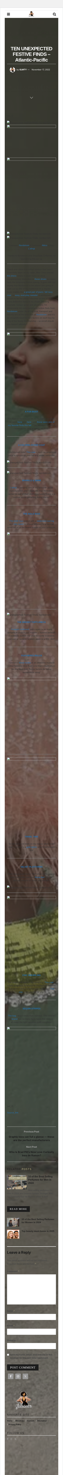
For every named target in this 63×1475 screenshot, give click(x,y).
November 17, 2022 (41, 69)
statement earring (45, 521)
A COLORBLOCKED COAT (31, 445)
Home (9, 1421)
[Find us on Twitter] (15, 1439)
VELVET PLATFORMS (31, 867)
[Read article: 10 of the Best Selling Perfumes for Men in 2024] (17, 1182)
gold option (31, 847)
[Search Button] (54, 14)
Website (11, 1340)
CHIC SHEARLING (31, 975)
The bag (12, 1015)
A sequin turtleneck (20, 629)
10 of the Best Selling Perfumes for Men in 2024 (40, 1179)
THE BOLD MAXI (31, 514)
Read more (20, 1209)
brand (14, 1019)
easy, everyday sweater (26, 295)
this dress (11, 276)
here (20, 422)
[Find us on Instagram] (11, 1439)
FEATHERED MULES (31, 655)
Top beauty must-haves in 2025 (38, 1231)
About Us (19, 1421)
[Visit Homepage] (31, 14)
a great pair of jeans (33, 292)
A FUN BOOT (31, 411)
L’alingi (31, 248)
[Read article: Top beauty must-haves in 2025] (13, 1234)
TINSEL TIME (31, 836)
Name (11, 1310)
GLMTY (23, 69)
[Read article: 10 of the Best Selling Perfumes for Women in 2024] (13, 1222)
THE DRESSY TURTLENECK (31, 622)
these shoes (40, 279)
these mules (25, 662)
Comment (13, 1271)
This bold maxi (16, 521)
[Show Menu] (8, 14)
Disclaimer (42, 1421)
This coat (30, 452)
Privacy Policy (15, 1424)
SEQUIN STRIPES (31, 1008)
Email (11, 1325)
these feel (39, 877)
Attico (44, 245)
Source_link (12, 1112)
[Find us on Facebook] (7, 1439)
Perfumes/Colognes (22, 1178)
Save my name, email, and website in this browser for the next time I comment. (31, 1356)
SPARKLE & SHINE (31, 480)
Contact (30, 1421)
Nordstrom (24, 245)
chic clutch (19, 524)
